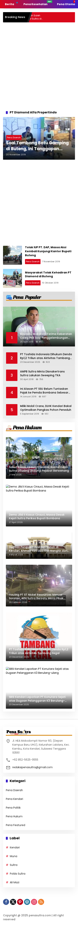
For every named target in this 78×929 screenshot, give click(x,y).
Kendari (15, 847)
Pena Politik (13, 808)
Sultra (13, 865)
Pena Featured (15, 825)
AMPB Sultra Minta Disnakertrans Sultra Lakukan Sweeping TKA (42, 373)
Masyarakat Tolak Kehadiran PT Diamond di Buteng (48, 274)
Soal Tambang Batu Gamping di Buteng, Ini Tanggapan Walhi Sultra (37, 146)
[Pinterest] (20, 902)
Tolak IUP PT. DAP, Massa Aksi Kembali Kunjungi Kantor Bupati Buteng (48, 251)
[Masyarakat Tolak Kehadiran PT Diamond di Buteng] (12, 278)
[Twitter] (13, 902)
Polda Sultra (17, 874)
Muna (13, 856)
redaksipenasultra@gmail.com (32, 767)
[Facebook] (6, 902)
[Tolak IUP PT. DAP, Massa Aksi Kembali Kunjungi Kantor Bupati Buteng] (12, 255)
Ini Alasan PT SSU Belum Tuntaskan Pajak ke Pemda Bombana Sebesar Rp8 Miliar (44, 390)
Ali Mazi (14, 882)
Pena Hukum (14, 816)
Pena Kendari (14, 799)
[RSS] (41, 902)
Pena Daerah (14, 137)
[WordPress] (27, 902)
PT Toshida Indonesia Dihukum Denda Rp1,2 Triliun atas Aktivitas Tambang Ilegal (46, 356)
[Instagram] (34, 902)
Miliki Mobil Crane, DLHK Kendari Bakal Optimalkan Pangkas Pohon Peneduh (46, 408)
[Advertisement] (39, 65)
